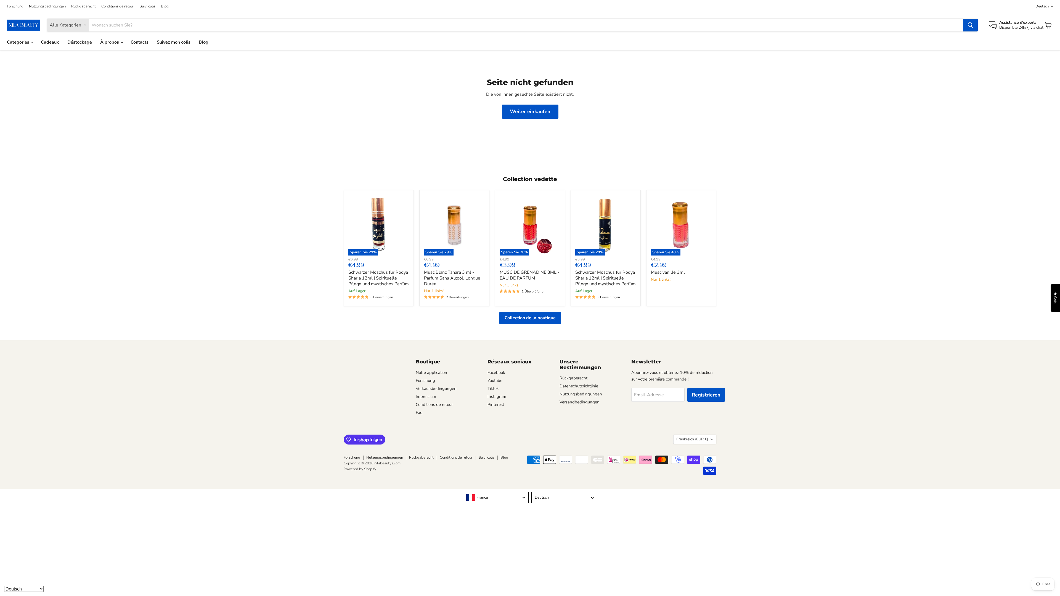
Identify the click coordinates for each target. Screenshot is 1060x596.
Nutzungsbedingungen (47, 6)
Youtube (494, 380)
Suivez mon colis (173, 42)
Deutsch (1042, 6)
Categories (18, 42)
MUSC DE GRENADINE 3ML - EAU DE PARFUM (530, 275)
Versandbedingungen (580, 402)
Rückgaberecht (83, 6)
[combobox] (496, 497)
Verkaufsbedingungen (436, 388)
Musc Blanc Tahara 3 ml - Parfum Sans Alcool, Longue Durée (452, 278)
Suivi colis (147, 6)
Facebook (496, 372)
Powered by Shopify (360, 469)
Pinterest (495, 404)
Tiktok (493, 388)
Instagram (496, 396)
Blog (165, 6)
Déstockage (79, 42)
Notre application (431, 372)
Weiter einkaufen (530, 111)
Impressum (426, 396)
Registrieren (706, 395)
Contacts (140, 42)
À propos (110, 42)
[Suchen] (970, 25)
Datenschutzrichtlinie (579, 386)
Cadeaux (50, 42)
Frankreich (692, 439)
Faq (419, 412)
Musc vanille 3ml (668, 272)
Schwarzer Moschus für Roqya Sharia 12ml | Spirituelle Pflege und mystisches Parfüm (378, 278)
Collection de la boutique (530, 318)
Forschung (15, 6)
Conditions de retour (117, 6)
